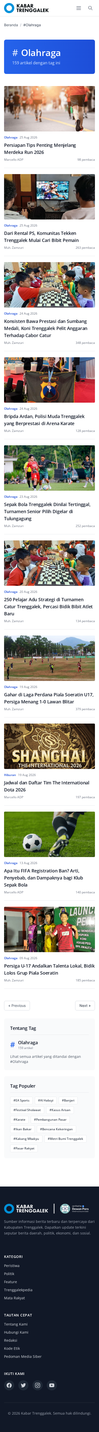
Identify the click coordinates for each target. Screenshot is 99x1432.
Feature (10, 1281)
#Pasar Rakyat (24, 1148)
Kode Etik (12, 1348)
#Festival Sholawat (27, 1110)
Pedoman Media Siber (23, 1356)
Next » (85, 1005)
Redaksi (10, 1340)
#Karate (19, 1119)
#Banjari (68, 1100)
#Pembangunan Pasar (50, 1119)
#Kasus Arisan (60, 1110)
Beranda (11, 25)
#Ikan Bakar (22, 1129)
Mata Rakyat (14, 1298)
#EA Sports (21, 1100)
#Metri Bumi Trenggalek (65, 1139)
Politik (9, 1273)
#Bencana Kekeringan (56, 1129)
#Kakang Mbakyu (26, 1139)
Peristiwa (12, 1265)
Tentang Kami (16, 1324)
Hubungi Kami (16, 1332)
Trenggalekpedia (18, 1289)
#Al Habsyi (45, 1100)
